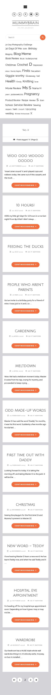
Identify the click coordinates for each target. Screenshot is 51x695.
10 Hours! (25, 205)
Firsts (26, 70)
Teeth (15, 109)
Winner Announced (22, 114)
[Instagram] (31, 14)
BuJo (22, 58)
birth (25, 49)
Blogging (8, 54)
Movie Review (13, 88)
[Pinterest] (25, 14)
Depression (38, 65)
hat (38, 76)
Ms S (26, 87)
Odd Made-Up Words (25, 410)
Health (10, 81)
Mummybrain (25, 23)
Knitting (28, 81)
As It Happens (37, 166)
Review (32, 100)
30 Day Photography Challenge (18, 45)
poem (7, 94)
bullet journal (31, 58)
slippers (8, 109)
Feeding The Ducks (25, 247)
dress (7, 71)
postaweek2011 (17, 94)
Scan (42, 100)
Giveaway (30, 76)
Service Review (23, 104)
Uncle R (21, 109)
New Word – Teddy (25, 546)
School (9, 105)
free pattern (35, 71)
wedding (9, 113)
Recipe (25, 100)
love (36, 82)
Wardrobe (25, 640)
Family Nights (16, 71)
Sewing (37, 105)
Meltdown (25, 366)
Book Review (12, 58)
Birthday (32, 48)
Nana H (36, 88)
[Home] (14, 140)
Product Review (13, 100)
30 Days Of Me (13, 48)
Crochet (22, 64)
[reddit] (37, 14)
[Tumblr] (20, 14)
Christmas (10, 64)
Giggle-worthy (15, 75)
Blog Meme (22, 54)
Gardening (25, 331)
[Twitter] (14, 14)
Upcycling (31, 109)
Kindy (19, 82)
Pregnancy (32, 94)
